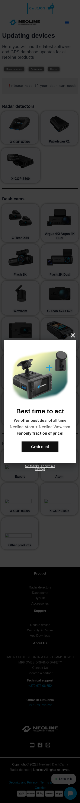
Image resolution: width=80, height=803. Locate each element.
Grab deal (40, 447)
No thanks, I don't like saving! (40, 468)
